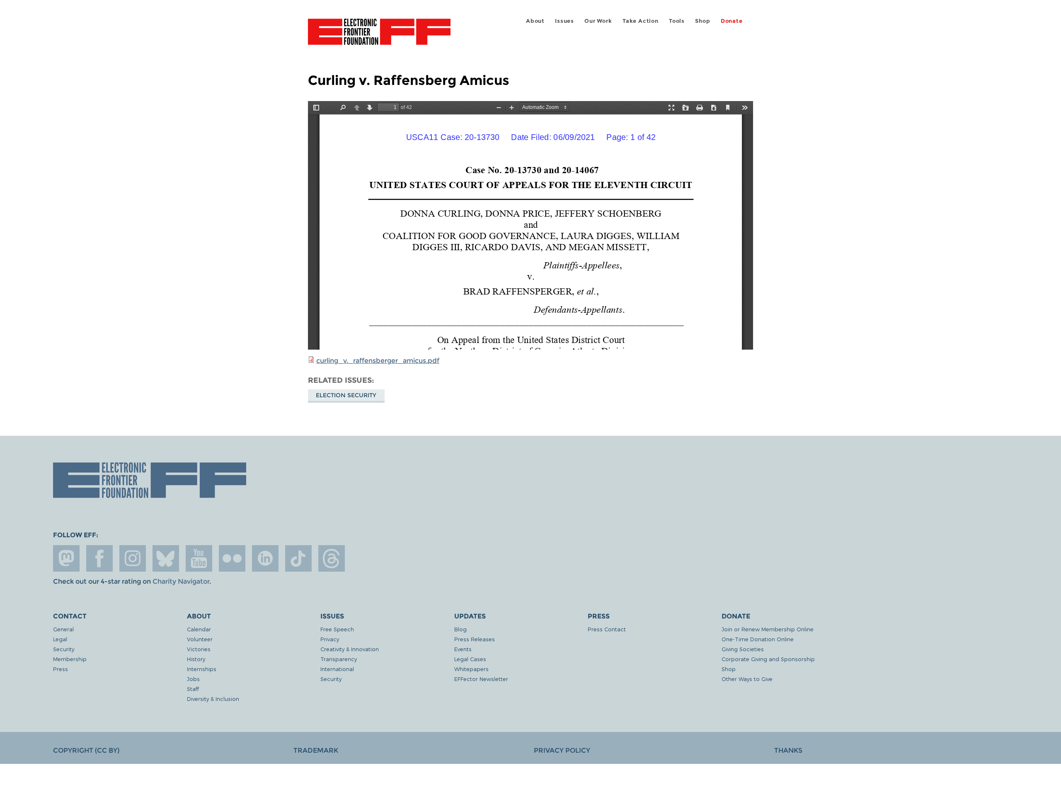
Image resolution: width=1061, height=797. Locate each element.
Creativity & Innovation (349, 649)
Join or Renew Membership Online (768, 629)
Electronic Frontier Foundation (379, 36)
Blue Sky (166, 558)
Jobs (193, 679)
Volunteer (200, 639)
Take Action (641, 21)
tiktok (298, 558)
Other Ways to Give (747, 679)
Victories (199, 649)
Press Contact (607, 629)
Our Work (598, 21)
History (196, 659)
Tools (677, 21)
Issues (564, 21)
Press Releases (474, 639)
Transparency (338, 659)
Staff (193, 689)
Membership (70, 659)
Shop (702, 21)
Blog (460, 629)
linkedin (265, 558)
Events (463, 649)
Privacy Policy (562, 750)
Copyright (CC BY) (86, 750)
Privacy (329, 639)
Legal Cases (470, 659)
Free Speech (337, 629)
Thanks (788, 750)
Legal (60, 639)
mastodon (66, 558)
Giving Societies (743, 649)
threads (331, 558)
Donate (732, 21)
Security (63, 649)
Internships (201, 669)
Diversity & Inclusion (213, 699)
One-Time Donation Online (758, 639)
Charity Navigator (181, 581)
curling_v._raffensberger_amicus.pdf (377, 361)
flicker (232, 558)
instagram (132, 558)
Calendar (199, 629)
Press (60, 669)
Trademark (315, 750)
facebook (99, 558)
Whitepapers (471, 669)
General (63, 629)
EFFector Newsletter (481, 679)
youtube (199, 558)
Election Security (346, 395)
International (337, 669)
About (535, 21)
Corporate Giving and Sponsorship (768, 659)
